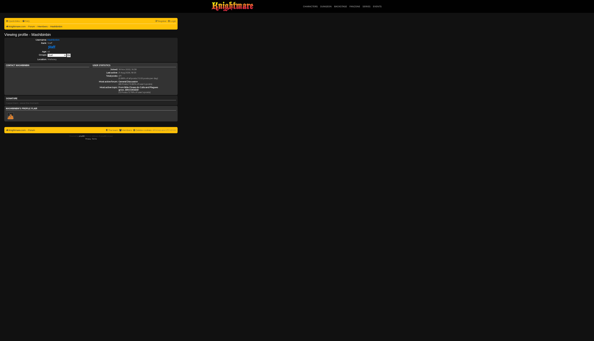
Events (377, 6)
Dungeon (326, 6)
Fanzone (354, 6)
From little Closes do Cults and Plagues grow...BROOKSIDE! (138, 88)
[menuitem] (26, 21)
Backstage (340, 6)
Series (366, 6)
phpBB (81, 136)
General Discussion (128, 81)
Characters (310, 6)
